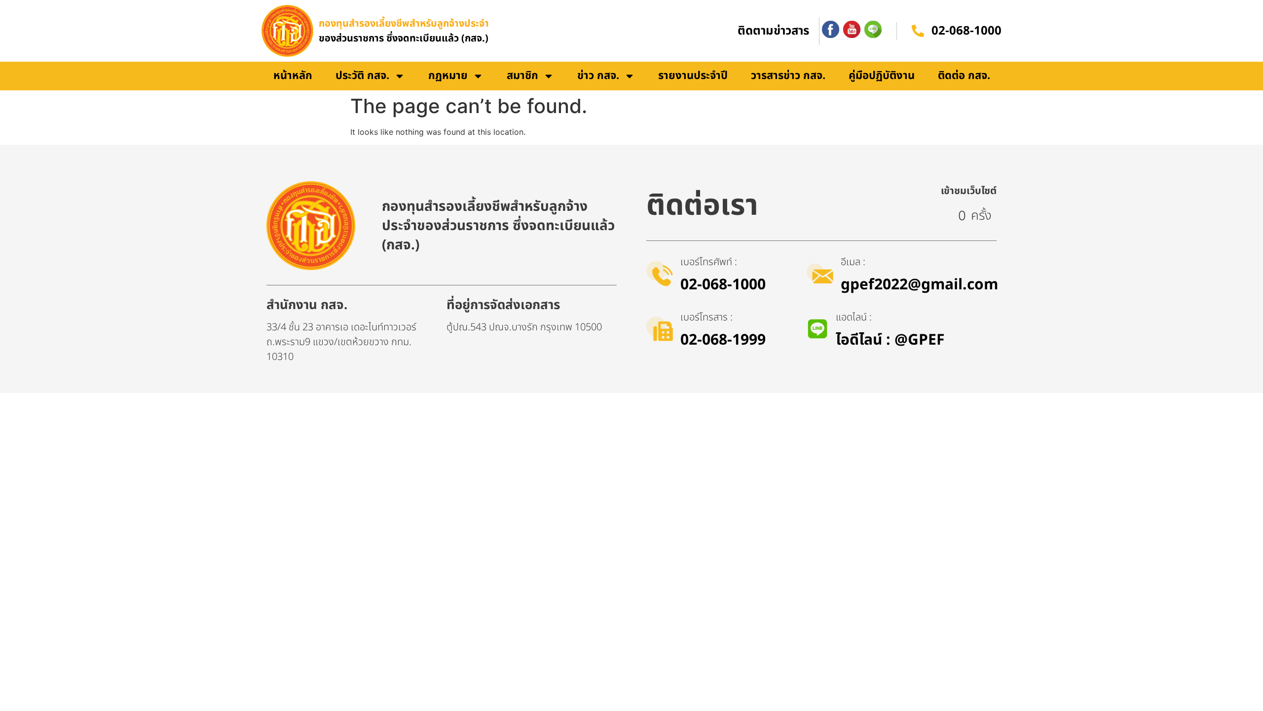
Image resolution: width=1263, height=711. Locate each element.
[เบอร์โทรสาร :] (659, 329)
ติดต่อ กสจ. (964, 76)
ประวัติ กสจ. (362, 76)
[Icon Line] (873, 29)
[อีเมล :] (820, 273)
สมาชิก (522, 76)
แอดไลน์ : (854, 317)
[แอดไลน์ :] (817, 329)
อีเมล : (853, 262)
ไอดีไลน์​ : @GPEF (890, 340)
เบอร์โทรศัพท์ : (708, 262)
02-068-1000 (966, 31)
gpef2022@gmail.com (919, 285)
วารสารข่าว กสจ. (788, 76)
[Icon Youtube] (851, 29)
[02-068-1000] (918, 31)
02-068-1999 (723, 340)
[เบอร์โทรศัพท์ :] (659, 273)
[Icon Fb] (830, 29)
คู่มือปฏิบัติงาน (882, 76)
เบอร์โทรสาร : (706, 317)
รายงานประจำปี (693, 76)
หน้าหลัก (292, 76)
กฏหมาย (448, 76)
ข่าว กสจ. (598, 76)
